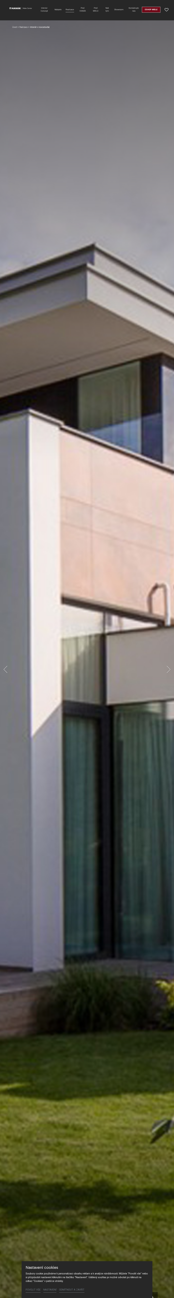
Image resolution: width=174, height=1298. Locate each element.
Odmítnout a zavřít (71, 1289)
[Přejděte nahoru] (166, 1290)
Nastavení (49, 1289)
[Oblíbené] (166, 10)
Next (168, 669)
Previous (5, 669)
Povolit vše (33, 1289)
